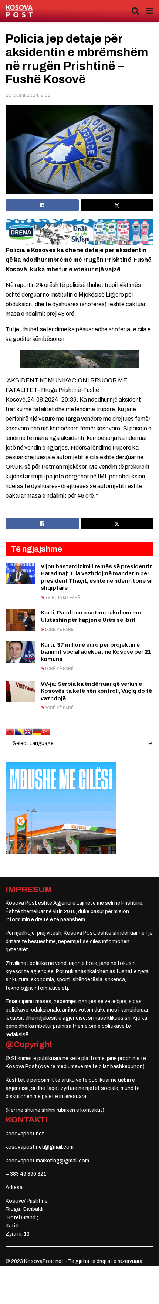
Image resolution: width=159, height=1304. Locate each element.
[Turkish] (45, 731)
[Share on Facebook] (42, 205)
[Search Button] (135, 11)
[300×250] (61, 807)
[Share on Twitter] (117, 205)
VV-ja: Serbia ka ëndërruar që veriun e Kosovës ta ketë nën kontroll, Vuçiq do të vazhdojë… (96, 691)
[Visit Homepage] (19, 11)
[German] (36, 731)
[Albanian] (10, 731)
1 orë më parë (59, 629)
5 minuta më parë (62, 598)
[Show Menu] (149, 11)
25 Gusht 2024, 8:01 (28, 95)
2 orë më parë (59, 708)
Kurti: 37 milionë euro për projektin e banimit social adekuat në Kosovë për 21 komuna (96, 652)
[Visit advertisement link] (79, 232)
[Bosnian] (18, 731)
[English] (27, 731)
